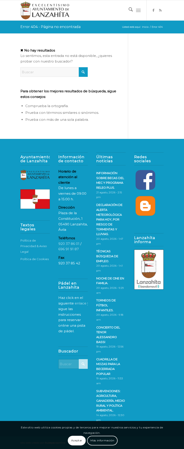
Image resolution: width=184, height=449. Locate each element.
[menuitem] (128, 10)
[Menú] (138, 10)
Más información (102, 440)
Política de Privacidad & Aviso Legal (33, 246)
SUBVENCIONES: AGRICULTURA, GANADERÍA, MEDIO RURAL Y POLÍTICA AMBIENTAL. (110, 400)
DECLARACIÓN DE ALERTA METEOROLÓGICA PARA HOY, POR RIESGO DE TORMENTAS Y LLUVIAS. (109, 219)
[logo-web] (45, 10)
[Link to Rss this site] (160, 10)
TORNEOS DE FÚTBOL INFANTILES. (106, 305)
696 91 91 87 (68, 249)
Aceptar (76, 440)
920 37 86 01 (68, 244)
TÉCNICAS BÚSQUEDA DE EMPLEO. (107, 256)
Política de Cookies (34, 259)
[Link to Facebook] (153, 10)
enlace (80, 303)
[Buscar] (128, 10)
